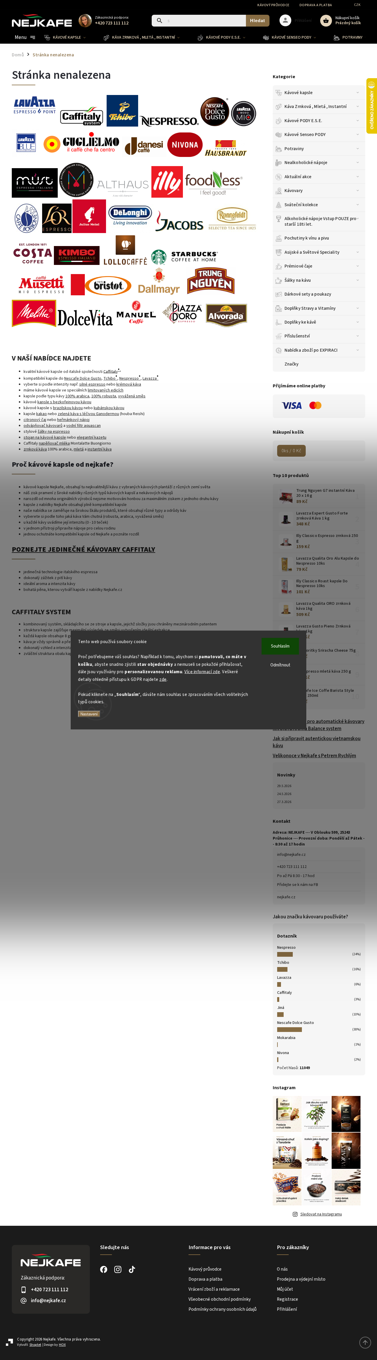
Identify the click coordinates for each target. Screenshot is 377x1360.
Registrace (287, 1299)
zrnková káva (35, 449)
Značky (292, 364)
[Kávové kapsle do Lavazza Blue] (244, 125)
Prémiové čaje (298, 266)
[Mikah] (76, 196)
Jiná (280, 1008)
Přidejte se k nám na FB (297, 885)
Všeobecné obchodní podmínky (219, 1299)
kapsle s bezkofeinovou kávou (64, 402)
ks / (291, 451)
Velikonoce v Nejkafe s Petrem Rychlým (314, 755)
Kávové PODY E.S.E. (303, 120)
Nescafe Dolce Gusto (295, 1023)
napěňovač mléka (54, 443)
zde (163, 679)
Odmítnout (280, 665)
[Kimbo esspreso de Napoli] (77, 264)
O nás (282, 1269)
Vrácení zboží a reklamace (214, 1289)
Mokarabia (286, 1038)
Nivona (283, 1053)
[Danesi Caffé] (144, 156)
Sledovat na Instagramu (321, 1214)
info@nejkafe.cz (291, 855)
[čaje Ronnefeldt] (232, 232)
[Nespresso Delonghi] (130, 232)
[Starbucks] (184, 264)
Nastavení (89, 714)
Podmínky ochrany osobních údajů (222, 1309)
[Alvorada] (226, 326)
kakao (41, 414)
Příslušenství (297, 336)
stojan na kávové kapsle (45, 437)
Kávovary (293, 190)
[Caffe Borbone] (26, 232)
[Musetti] (48, 294)
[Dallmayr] (158, 294)
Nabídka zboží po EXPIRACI (311, 350)
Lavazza (284, 978)
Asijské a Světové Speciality (312, 252)
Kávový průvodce (273, 5)
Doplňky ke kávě (300, 322)
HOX (62, 1344)
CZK (357, 4)
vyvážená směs (131, 396)
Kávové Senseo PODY (305, 134)
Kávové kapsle (298, 92)
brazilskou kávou (68, 408)
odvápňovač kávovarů (43, 426)
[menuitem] (69, 37)
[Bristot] (108, 294)
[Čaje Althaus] (123, 196)
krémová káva (128, 384)
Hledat (257, 20)
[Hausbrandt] (226, 156)
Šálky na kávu (298, 280)
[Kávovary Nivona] (185, 153)
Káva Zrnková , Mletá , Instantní (316, 106)
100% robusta (103, 396)
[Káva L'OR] (57, 232)
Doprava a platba (316, 5)
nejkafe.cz (286, 897)
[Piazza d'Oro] (182, 326)
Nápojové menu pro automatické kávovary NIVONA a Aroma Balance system (318, 725)
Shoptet (35, 1344)
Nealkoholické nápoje (306, 162)
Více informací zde (202, 672)
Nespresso (286, 948)
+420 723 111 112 (292, 867)
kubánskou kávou (109, 408)
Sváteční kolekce (301, 204)
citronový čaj (35, 420)
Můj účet (285, 1289)
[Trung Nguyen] (211, 294)
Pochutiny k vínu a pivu (307, 238)
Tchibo (283, 963)
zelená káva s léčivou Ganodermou (88, 414)
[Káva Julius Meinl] (89, 232)
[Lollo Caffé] (125, 264)
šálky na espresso (54, 432)
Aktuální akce (298, 176)
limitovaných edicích (105, 390)
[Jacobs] (179, 232)
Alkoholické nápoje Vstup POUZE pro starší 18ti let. (320, 221)
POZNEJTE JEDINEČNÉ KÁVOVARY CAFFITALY (83, 549)
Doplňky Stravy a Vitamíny (310, 308)
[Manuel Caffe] (136, 326)
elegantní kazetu (91, 437)
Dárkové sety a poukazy (308, 294)
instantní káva (99, 449)
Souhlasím (280, 646)
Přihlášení (287, 1309)
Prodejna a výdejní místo (301, 1279)
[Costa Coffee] (32, 264)
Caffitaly (284, 993)
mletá (79, 449)
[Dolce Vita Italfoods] (85, 326)
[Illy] (167, 196)
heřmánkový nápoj (73, 420)
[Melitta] (34, 326)
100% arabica (77, 396)
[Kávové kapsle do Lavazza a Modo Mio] (81, 153)
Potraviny (294, 148)
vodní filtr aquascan (83, 426)
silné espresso (92, 384)
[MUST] (35, 196)
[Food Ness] (214, 196)
